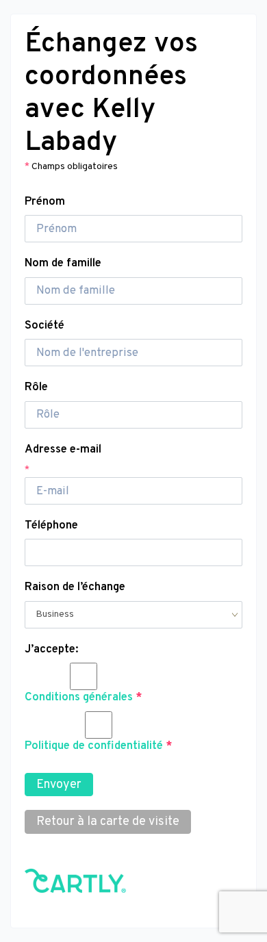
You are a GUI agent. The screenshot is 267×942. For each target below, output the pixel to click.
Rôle (36, 387)
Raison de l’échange (75, 587)
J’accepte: (52, 649)
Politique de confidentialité (94, 746)
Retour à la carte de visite (107, 822)
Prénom (45, 201)
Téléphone (51, 525)
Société (44, 325)
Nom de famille (63, 263)
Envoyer (58, 785)
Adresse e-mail (63, 449)
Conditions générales (79, 697)
